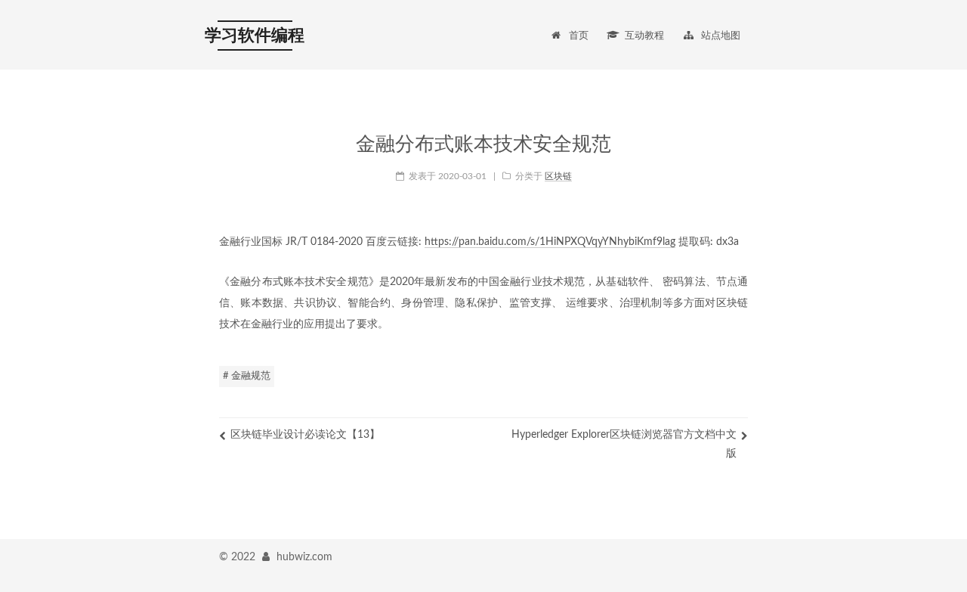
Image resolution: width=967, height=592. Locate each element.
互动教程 (644, 36)
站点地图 (720, 36)
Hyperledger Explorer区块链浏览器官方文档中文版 (624, 444)
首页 (579, 36)
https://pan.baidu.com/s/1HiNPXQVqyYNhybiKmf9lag (550, 242)
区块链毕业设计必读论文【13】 (305, 434)
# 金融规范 (246, 376)
